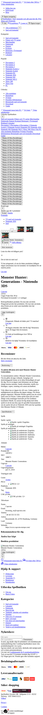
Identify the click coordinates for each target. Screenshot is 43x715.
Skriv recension (7, 247)
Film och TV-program (13, 617)
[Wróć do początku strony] (2, 557)
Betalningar (10, 580)
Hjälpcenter (10, 574)
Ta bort (4, 213)
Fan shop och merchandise (15, 621)
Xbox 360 (9, 81)
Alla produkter (11, 93)
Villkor (3, 698)
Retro (8, 492)
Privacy (3, 703)
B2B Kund (10, 10)
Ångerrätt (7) (10, 578)
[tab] (2, 231)
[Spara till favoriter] (2, 314)
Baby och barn (11, 619)
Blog (7, 12)
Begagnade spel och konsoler (16, 102)
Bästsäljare (9, 96)
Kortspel (9, 48)
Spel (7, 223)
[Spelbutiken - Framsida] (21, 21)
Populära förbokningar (14, 100)
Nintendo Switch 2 (12, 69)
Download (9, 104)
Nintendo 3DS (11, 75)
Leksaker (9, 55)
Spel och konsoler (12, 38)
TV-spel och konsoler (13, 219)
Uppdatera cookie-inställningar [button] (12, 711)
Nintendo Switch (12, 71)
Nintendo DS (10, 73)
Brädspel (9, 53)
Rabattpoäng (10, 582)
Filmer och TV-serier (13, 40)
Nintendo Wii (10, 77)
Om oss (8, 592)
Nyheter (8, 98)
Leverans (9, 576)
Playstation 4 (10, 65)
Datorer (8, 46)
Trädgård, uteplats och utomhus (17, 612)
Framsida (4, 215)
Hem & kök (10, 610)
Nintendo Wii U (11, 79)
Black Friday (10, 594)
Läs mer (4, 272)
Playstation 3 (10, 67)
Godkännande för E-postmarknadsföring (24, 652)
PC (7, 86)
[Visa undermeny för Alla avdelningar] (19, 28)
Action (8, 480)
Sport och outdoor (12, 625)
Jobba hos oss (10, 8)
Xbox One (9, 83)
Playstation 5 (10, 63)
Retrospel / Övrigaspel (14, 51)
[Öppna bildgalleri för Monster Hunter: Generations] (12, 240)
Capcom (4, 292)
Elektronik (9, 44)
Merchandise (10, 42)
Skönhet (8, 614)
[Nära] (2, 116)
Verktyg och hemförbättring (15, 627)
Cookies (4, 707)
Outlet (8, 106)
